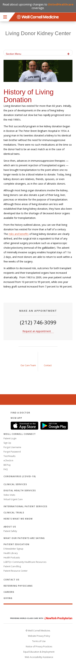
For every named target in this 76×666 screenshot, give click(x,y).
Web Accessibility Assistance (39, 657)
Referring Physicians (18, 585)
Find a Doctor (20, 412)
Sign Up (7, 442)
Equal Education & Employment (38, 651)
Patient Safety (10, 531)
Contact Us (11, 579)
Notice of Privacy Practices (39, 646)
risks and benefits (19, 234)
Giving (8, 598)
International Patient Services (25, 506)
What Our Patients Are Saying (24, 538)
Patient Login (10, 438)
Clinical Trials (14, 512)
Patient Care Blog (12, 566)
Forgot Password (12, 451)
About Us (10, 526)
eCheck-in (8, 460)
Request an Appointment (36, 331)
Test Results (9, 456)
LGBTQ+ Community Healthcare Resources (25, 561)
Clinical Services (15, 484)
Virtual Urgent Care (13, 499)
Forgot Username (12, 447)
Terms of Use (39, 641)
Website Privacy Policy (39, 635)
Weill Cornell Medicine (38, 610)
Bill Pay (7, 464)
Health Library (11, 553)
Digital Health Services (20, 490)
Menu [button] (5, 17)
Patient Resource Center (16, 570)
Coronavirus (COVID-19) (20, 476)
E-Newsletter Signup (13, 548)
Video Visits (9, 494)
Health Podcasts (12, 557)
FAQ (6, 469)
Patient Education (16, 544)
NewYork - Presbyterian (38, 618)
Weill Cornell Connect (20, 434)
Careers (9, 591)
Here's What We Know (18, 518)
